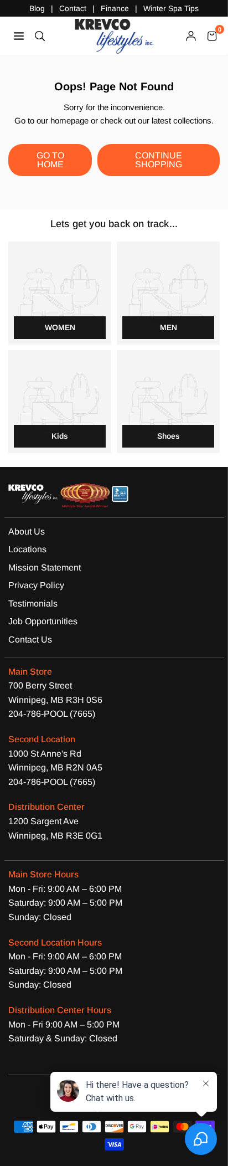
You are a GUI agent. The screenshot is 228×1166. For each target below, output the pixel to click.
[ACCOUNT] (190, 35)
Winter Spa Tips (171, 8)
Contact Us (30, 639)
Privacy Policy (36, 585)
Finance (115, 8)
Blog (37, 8)
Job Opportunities (42, 621)
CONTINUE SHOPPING (158, 160)
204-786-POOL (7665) (51, 713)
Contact (72, 8)
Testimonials (33, 603)
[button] (211, 35)
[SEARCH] (39, 35)
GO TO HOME (50, 160)
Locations (27, 549)
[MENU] (18, 35)
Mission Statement (44, 567)
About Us (26, 531)
